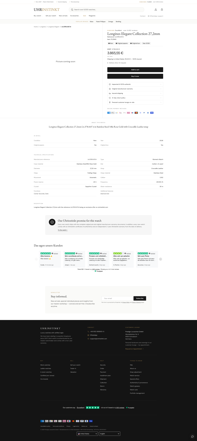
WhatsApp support (156, 16)
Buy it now (135, 76)
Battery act (84, 426)
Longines (43, 27)
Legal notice (76, 426)
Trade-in (73, 368)
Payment (103, 372)
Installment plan (105, 375)
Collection (103, 383)
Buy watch (37, 16)
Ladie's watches (45, 368)
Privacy (68, 426)
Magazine (92, 16)
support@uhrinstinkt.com (98, 339)
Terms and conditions (58, 426)
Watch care (134, 390)
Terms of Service (136, 302)
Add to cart (135, 70)
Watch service (134, 375)
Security (103, 365)
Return (102, 386)
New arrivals (63, 16)
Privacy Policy (126, 302)
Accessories (74, 16)
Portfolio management (137, 393)
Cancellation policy (45, 426)
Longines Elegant (53, 27)
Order (102, 368)
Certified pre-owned (47, 375)
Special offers (134, 379)
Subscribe (139, 298)
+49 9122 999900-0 (97, 331)
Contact (142, 16)
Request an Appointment (133, 349)
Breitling (118, 21)
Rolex (91, 21)
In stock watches (46, 372)
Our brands (44, 379)
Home (36, 27)
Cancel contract (94, 426)
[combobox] (106, 9)
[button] (162, 9)
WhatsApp (93, 335)
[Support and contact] (192, 436)
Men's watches (45, 365)
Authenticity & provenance (139, 383)
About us (133, 368)
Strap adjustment (135, 372)
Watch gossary (135, 386)
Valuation (73, 372)
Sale (84, 16)
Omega (110, 21)
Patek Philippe (100, 21)
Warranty (103, 390)
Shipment (103, 379)
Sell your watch (51, 16)
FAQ (131, 365)
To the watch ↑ (63, 230)
